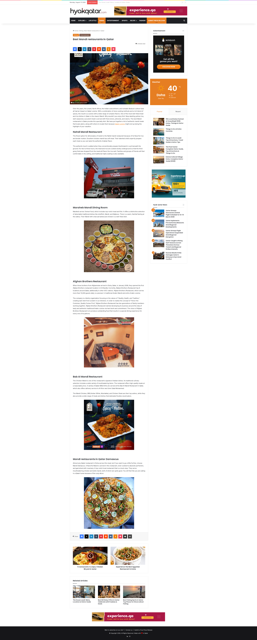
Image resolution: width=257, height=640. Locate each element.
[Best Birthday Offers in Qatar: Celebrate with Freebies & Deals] (109, 592)
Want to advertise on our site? (114, 630)
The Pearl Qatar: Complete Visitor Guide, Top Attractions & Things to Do (175, 150)
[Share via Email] (125, 536)
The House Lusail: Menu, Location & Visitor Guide (82, 601)
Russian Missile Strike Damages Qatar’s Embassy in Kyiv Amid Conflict (173, 256)
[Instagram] (129, 636)
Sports (124, 20)
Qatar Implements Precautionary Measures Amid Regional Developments (175, 224)
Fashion (142, 20)
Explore (81, 20)
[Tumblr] (89, 49)
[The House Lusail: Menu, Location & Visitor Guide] (84, 592)
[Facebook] (75, 49)
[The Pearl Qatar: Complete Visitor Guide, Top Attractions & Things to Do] (158, 149)
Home (73, 20)
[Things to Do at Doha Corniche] (158, 132)
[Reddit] (99, 49)
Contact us (129, 630)
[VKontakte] (104, 49)
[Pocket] (113, 49)
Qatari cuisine (120, 124)
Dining (101, 20)
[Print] (130, 536)
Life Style (92, 20)
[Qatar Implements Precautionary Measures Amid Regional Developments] (158, 223)
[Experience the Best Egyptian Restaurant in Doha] (128, 556)
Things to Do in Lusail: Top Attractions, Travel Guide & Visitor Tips (174, 140)
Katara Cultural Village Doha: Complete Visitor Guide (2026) (174, 159)
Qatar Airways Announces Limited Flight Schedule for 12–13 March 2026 (175, 214)
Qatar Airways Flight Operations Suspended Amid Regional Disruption (174, 234)
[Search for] (184, 21)
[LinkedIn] (85, 49)
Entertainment (113, 20)
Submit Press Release (156, 20)
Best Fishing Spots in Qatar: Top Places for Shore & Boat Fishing (133, 602)
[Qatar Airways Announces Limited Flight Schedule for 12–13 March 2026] (158, 213)
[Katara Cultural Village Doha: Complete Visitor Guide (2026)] (158, 159)
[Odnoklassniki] (109, 49)
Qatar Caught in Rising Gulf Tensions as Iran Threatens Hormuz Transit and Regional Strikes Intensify (174, 245)
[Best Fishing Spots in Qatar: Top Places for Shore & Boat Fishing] (134, 592)
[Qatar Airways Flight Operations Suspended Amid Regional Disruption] (158, 233)
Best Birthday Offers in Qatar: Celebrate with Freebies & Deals (109, 602)
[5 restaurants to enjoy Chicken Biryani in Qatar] (90, 556)
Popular (159, 111)
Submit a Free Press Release (143, 630)
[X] (80, 49)
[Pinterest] (94, 49)
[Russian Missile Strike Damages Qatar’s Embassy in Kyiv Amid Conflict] (158, 255)
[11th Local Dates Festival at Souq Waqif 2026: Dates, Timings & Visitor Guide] (158, 121)
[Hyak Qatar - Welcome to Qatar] (88, 11)
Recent (178, 111)
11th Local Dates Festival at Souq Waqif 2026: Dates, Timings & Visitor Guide (175, 122)
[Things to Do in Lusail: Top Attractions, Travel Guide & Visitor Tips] (158, 140)
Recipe (132, 20)
